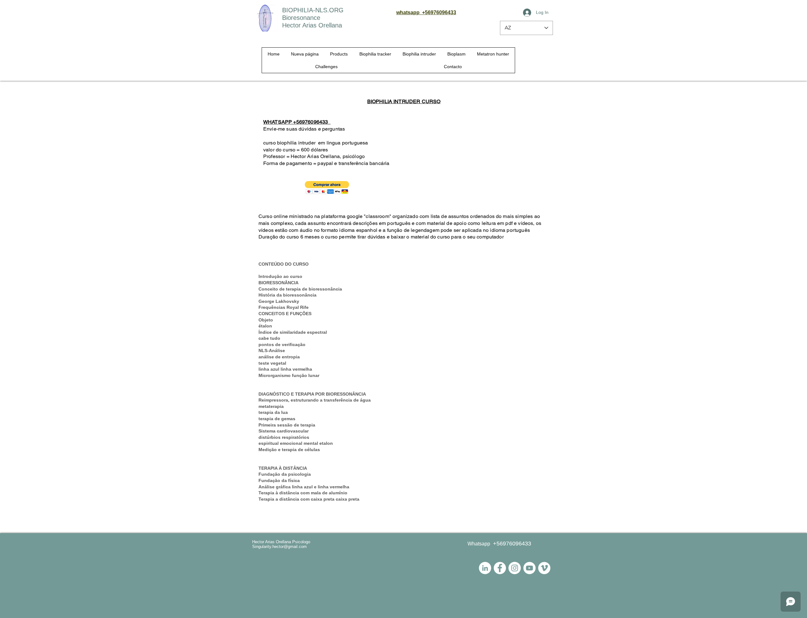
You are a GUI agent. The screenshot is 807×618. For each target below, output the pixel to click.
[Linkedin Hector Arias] (485, 568)
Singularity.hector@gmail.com (279, 546)
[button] (327, 187)
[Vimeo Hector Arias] (544, 568)
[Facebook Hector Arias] (500, 568)
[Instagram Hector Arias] (514, 568)
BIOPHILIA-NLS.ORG (313, 10)
